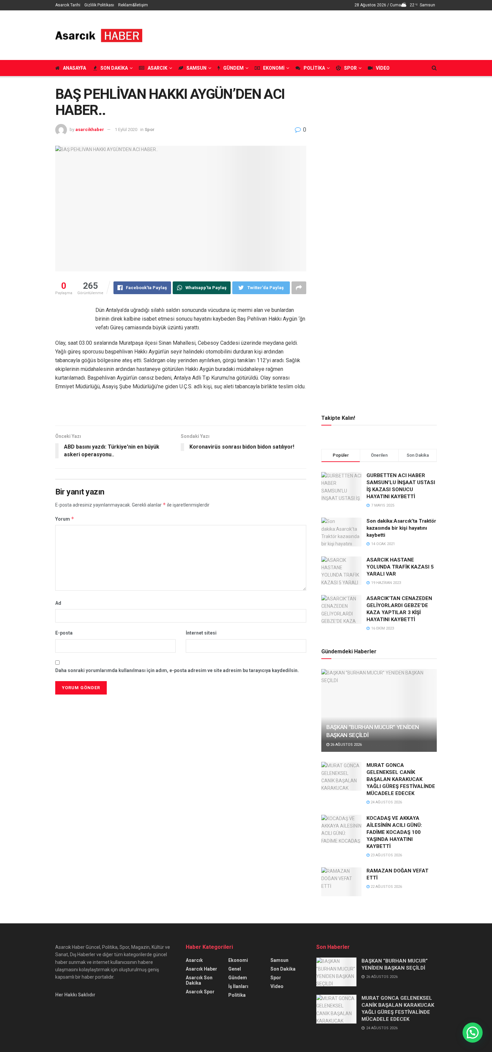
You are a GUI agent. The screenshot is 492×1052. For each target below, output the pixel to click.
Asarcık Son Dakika (199, 980)
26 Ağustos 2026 (345, 744)
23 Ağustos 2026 (386, 855)
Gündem (233, 68)
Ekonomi (273, 68)
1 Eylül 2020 (126, 129)
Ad (58, 603)
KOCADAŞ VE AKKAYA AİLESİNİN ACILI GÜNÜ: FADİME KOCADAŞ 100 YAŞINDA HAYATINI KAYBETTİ (394, 832)
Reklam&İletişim (133, 5)
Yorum (64, 519)
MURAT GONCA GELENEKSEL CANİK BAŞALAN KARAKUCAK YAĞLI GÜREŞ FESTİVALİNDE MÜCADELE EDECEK (400, 779)
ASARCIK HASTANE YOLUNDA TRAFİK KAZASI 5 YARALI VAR (400, 567)
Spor (350, 68)
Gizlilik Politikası (99, 5)
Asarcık (157, 68)
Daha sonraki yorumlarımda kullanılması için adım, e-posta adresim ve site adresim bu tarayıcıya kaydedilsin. (177, 670)
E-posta (64, 633)
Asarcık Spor (200, 991)
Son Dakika (114, 68)
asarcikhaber (89, 129)
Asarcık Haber (201, 969)
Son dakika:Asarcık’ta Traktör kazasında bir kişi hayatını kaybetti (401, 528)
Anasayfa (74, 68)
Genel (234, 969)
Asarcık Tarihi (67, 5)
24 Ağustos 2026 (386, 802)
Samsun (196, 68)
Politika (314, 68)
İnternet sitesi (201, 633)
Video (383, 68)
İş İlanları (238, 986)
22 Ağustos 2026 (386, 886)
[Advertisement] (315, 34)
